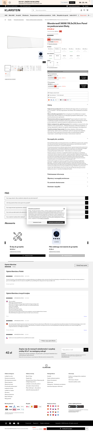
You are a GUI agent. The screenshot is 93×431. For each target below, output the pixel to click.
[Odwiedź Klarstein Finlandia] (58, 412)
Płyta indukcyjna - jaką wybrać (33, 387)
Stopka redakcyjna (44, 423)
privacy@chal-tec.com (65, 356)
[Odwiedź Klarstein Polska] (48, 412)
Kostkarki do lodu (9, 388)
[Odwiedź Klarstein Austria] (50, 406)
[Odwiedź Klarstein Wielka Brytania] (50, 409)
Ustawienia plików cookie (75, 381)
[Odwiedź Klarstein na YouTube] (14, 423)
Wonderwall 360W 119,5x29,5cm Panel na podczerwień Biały (56, 19)
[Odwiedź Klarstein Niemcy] (48, 406)
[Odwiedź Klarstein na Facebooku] (10, 423)
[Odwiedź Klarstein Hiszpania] (48, 409)
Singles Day (29, 378)
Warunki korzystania (72, 411)
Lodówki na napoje (9, 390)
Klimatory (7, 392)
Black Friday (29, 376)
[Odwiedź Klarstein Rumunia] (53, 412)
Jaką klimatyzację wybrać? (32, 390)
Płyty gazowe (8, 398)
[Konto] (81, 10)
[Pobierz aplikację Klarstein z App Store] (72, 406)
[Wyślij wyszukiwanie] (33, 10)
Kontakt (86, 6)
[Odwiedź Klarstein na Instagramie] (6, 423)
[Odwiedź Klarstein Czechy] (55, 409)
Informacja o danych (73, 379)
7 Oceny (48, 37)
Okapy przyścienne (9, 394)
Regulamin (35, 423)
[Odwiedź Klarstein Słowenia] (55, 415)
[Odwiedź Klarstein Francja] (55, 406)
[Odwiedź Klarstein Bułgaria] (55, 412)
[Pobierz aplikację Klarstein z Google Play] (80, 406)
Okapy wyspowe (9, 382)
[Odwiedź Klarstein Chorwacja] (50, 412)
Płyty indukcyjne (8, 396)
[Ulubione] (84, 10)
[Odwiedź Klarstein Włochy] (58, 406)
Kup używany (52, 82)
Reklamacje (50, 382)
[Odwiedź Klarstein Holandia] (50, 415)
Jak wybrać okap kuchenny (32, 385)
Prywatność (63, 353)
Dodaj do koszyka (67, 428)
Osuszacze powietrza (10, 378)
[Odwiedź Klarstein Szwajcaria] (53, 406)
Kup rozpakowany (53, 73)
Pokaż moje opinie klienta (48, 340)
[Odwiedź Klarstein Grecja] (58, 415)
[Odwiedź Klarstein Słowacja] (53, 409)
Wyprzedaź (83, 15)
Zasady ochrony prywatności (74, 410)
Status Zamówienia (52, 380)
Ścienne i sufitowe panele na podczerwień (34, 19)
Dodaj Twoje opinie (82, 265)
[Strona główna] (6, 19)
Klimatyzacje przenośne (10, 380)
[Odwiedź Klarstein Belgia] (48, 415)
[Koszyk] (87, 10)
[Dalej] (90, 15)
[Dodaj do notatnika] (87, 428)
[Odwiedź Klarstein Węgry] (58, 409)
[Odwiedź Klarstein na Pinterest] (18, 423)
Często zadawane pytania (74, 6)
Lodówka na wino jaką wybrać (33, 383)
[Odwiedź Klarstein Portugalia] (53, 415)
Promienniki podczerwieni (19, 19)
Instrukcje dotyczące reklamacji (55, 386)
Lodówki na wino (9, 376)
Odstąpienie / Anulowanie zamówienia (56, 384)
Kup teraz (72, 2)
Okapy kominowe (9, 384)
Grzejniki (10, 19)
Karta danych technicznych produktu (52, 33)
